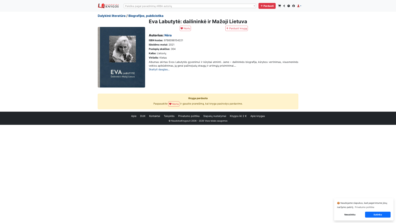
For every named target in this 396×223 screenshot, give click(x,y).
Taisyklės (169, 116)
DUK (142, 116)
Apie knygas (257, 116)
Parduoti (268, 5)
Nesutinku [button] (349, 214)
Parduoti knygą (237, 28)
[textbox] (190, 6)
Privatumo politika (189, 116)
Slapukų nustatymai (214, 116)
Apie (133, 116)
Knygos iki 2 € (238, 116)
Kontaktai (154, 116)
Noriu (186, 28)
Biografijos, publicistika (146, 16)
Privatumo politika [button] (364, 207)
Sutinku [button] (378, 214)
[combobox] (190, 6)
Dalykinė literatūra (112, 16)
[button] (299, 6)
